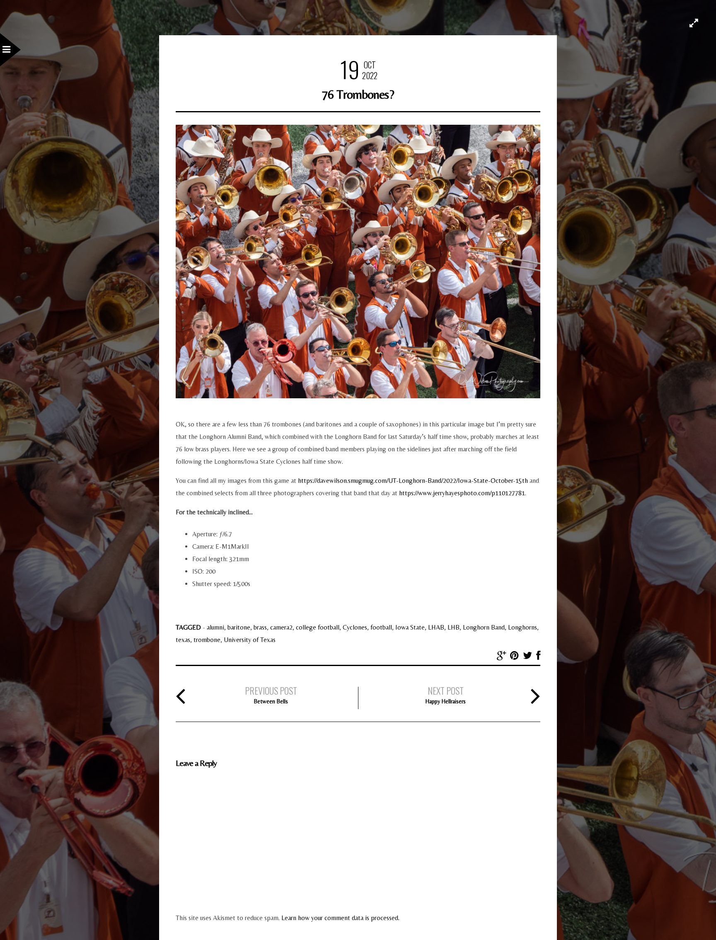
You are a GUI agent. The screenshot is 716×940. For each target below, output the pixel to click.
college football (317, 627)
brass (260, 627)
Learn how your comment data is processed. (340, 918)
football (381, 627)
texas (183, 640)
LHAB (436, 627)
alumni (215, 627)
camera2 (281, 627)
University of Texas (250, 640)
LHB (454, 627)
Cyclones (355, 627)
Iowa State (410, 627)
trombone (207, 640)
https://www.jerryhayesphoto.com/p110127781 (462, 493)
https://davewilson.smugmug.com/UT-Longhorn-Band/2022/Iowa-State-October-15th (413, 481)
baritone (238, 627)
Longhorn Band (484, 627)
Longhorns (522, 627)
